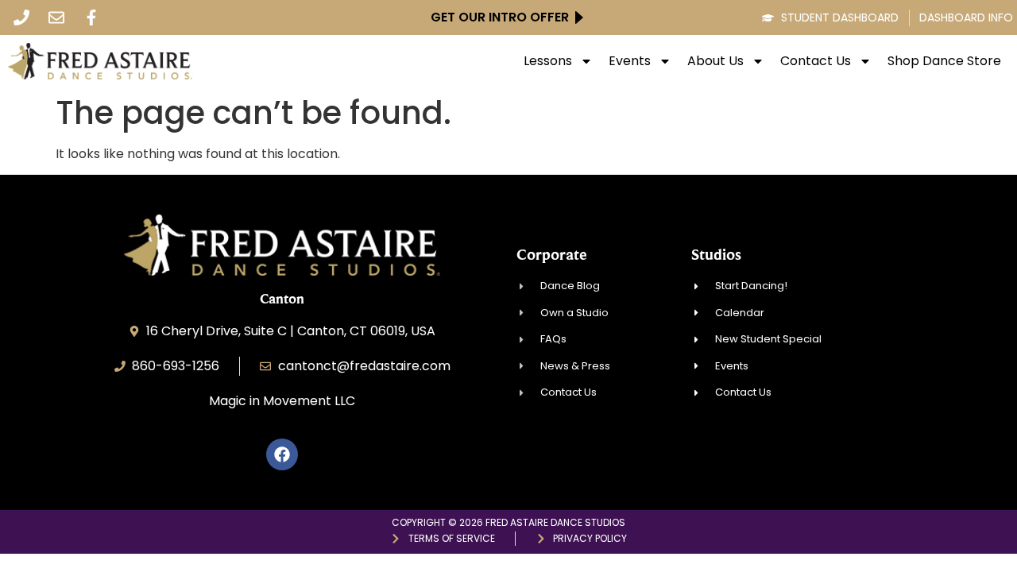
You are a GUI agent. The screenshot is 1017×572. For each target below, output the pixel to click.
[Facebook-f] (91, 17)
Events (630, 61)
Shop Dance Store (944, 61)
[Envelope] (56, 17)
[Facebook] (282, 454)
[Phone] (21, 17)
